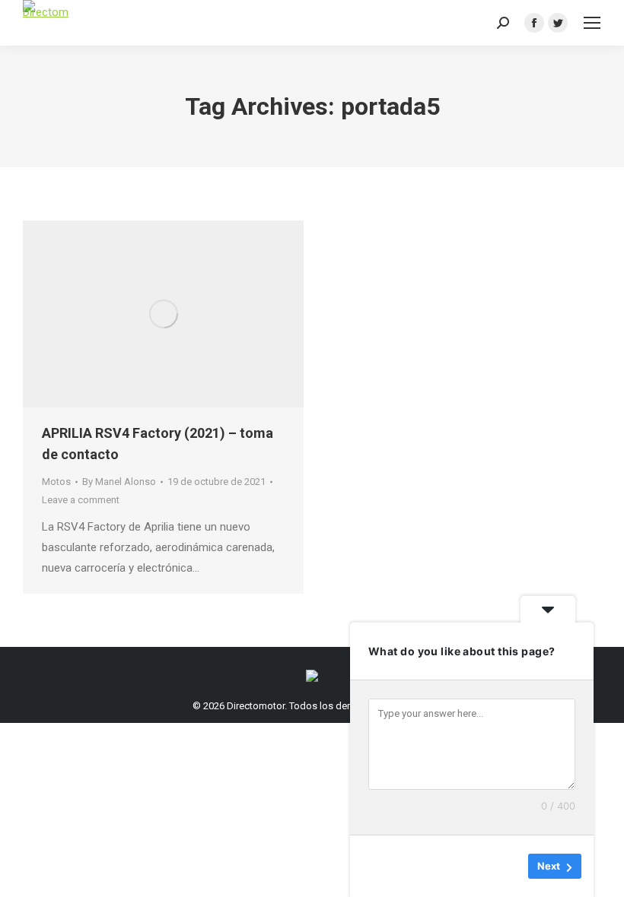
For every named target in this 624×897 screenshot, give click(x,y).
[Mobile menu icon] (592, 23)
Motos (56, 481)
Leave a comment (80, 500)
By (119, 481)
